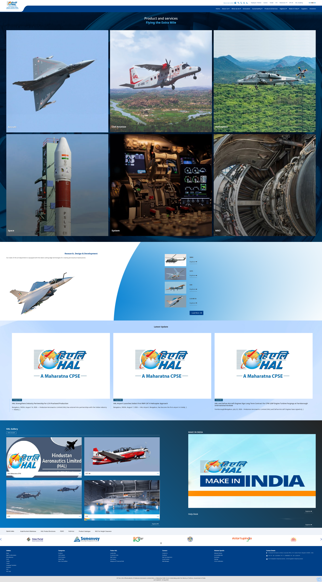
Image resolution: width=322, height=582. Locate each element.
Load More (196, 313)
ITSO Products (61, 557)
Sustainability (256, 9)
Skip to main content (228, 3)
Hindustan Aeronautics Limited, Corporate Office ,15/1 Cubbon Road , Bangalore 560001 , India (290, 553)
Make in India (293, 9)
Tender (8, 561)
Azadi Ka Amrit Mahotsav (28, 531)
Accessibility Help (218, 555)
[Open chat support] (319, 579)
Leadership (113, 553)
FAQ (7, 569)
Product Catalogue (84, 531)
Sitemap (216, 559)
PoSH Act (71, 531)
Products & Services (271, 9)
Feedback (164, 555)
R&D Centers (113, 557)
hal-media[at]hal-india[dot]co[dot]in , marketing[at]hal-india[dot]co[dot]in (285, 558)
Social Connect (165, 559)
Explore (193, 262)
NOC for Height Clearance (103, 531)
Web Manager (165, 561)
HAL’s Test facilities (63, 561)
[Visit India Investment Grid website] (35, 539)
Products (60, 553)
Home (218, 9)
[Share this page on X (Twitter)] (244, 3)
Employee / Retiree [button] (256, 3)
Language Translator (11, 565)
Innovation (246, 9)
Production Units (114, 555)
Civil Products (61, 555)
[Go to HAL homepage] (12, 5)
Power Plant (61, 559)
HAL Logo (8, 571)
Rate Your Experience (167, 557)
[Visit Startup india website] (138, 539)
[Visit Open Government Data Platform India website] (241, 539)
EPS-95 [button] (291, 3)
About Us (225, 9)
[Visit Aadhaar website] (190, 539)
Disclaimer (216, 557)
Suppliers (304, 9)
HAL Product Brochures (48, 531)
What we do (236, 9)
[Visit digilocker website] (293, 539)
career (8, 563)
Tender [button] (271, 3)
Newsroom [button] (283, 3)
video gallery (11, 432)
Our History (113, 559)
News (7, 553)
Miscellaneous (9, 557)
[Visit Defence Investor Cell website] (86, 539)
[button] (236, 3)
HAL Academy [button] (299, 3)
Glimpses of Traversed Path (117, 561)
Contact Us (165, 553)
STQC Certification (218, 561)
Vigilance (283, 9)
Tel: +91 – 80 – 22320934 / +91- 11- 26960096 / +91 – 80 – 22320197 (284, 555)
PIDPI (62, 531)
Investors (313, 9)
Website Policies (218, 553)
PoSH (7, 559)
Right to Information (11, 555)
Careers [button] (265, 3)
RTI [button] (276, 3)
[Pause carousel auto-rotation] (161, 543)
